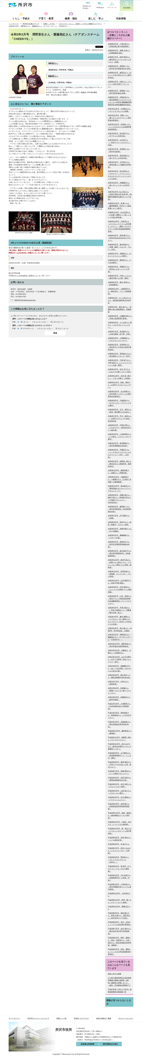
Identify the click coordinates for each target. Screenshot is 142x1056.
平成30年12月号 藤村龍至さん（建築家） (120, 732)
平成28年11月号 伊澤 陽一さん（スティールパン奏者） (119, 901)
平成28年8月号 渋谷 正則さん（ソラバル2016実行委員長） (120, 923)
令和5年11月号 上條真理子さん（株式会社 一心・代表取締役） (119, 291)
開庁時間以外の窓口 (110, 1044)
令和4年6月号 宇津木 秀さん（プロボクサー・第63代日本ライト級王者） (119, 427)
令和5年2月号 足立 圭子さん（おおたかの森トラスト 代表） (120, 370)
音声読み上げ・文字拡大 (88, 7)
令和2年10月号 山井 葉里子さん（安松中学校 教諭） (119, 582)
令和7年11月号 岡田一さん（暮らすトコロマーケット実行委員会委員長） (119, 117)
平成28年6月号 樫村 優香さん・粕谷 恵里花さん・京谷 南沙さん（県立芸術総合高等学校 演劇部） (119, 941)
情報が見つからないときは (118, 1002)
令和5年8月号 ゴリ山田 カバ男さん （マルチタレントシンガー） (120, 325)
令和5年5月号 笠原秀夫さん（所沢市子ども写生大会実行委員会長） (119, 347)
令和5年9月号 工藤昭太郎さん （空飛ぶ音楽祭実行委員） (120, 317)
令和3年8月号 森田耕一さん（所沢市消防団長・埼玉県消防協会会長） (119, 509)
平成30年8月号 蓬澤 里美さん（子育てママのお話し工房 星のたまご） (119, 764)
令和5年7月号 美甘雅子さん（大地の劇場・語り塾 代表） (119, 333)
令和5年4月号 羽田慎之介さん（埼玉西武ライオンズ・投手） (119, 355)
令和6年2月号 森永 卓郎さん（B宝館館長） (119, 283)
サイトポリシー (14, 1018)
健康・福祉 (71, 18)
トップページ (14, 24)
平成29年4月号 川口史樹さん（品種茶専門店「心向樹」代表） (119, 877)
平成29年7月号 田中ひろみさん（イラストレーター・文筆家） (119, 850)
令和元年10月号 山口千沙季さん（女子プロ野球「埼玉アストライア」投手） (119, 659)
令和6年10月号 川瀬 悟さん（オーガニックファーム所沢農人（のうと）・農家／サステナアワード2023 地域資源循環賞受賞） (119, 226)
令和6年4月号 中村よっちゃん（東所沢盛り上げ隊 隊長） (119, 277)
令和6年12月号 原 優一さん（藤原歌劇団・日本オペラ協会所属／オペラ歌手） (119, 205)
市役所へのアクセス (81, 1018)
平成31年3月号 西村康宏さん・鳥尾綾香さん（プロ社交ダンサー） (119, 715)
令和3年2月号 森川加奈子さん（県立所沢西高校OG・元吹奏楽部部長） (119, 553)
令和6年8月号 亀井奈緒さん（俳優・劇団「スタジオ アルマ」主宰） (119, 247)
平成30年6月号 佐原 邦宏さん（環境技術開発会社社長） (119, 779)
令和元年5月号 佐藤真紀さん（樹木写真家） (119, 698)
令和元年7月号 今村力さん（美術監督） (118, 683)
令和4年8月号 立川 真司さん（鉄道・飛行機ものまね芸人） (119, 411)
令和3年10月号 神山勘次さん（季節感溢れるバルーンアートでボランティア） (119, 488)
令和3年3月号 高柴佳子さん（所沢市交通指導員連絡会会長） (119, 544)
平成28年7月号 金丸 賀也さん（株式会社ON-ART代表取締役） (119, 931)
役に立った (24, 322)
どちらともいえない (39, 322)
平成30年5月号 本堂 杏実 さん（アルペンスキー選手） (120, 785)
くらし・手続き (21, 18)
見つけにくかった (62, 328)
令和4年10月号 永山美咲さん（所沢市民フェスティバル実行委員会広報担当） (119, 394)
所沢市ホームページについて (38, 1018)
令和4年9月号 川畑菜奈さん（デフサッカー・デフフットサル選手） (119, 403)
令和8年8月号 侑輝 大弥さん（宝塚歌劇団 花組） (119, 52)
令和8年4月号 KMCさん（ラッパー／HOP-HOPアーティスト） (120, 84)
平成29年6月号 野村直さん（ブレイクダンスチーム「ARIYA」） (118, 859)
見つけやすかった (27, 328)
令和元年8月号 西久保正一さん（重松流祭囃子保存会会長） (119, 676)
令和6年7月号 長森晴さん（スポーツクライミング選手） (119, 255)
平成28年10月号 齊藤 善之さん (119, 908)
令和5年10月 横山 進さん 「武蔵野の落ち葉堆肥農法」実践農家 (120, 309)
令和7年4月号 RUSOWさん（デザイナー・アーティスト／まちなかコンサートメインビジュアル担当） (119, 175)
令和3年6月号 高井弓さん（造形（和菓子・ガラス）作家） (119, 523)
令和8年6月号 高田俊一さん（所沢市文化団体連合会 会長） (120, 67)
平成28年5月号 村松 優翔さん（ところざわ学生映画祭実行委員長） (119, 951)
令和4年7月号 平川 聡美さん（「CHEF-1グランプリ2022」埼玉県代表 (119, 418)
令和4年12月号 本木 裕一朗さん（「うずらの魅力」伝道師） (119, 377)
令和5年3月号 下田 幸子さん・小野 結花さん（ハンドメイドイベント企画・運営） (120, 362)
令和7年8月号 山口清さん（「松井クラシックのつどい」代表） (119, 142)
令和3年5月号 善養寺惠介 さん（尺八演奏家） (120, 530)
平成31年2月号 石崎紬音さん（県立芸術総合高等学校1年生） (119, 724)
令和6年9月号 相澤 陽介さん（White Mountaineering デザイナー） (119, 238)
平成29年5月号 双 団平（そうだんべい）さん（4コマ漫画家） (119, 868)
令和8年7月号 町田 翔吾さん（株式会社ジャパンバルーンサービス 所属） (119, 59)
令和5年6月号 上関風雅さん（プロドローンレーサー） (119, 339)
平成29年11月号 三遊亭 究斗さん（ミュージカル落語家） (119, 823)
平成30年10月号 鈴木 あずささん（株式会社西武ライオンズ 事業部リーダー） (119, 746)
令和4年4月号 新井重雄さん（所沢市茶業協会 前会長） (119, 444)
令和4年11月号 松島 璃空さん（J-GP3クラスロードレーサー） (119, 385)
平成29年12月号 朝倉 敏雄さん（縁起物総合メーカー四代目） (120, 815)
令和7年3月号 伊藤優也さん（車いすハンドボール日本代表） (119, 185)
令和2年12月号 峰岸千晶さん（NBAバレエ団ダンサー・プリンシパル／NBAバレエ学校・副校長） (119, 563)
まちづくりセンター (125, 1018)
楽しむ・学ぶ (96, 18)
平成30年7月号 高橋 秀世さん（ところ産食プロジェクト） (119, 772)
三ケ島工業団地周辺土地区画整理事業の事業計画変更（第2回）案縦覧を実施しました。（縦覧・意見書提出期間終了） (119, 981)
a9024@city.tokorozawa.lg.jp (25, 300)
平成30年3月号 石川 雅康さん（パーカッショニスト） (119, 798)
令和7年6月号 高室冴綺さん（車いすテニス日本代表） (119, 157)
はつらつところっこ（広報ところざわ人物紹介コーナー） (80, 24)
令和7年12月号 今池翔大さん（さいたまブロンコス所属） (119, 110)
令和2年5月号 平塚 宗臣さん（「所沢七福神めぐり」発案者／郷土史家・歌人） (119, 610)
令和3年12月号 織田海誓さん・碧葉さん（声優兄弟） (118, 472)
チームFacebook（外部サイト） (26, 253)
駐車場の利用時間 (87, 1044)
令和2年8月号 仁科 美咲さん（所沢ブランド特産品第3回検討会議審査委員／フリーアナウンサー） (119, 599)
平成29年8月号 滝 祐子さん (118, 844)
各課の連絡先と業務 (103, 1018)
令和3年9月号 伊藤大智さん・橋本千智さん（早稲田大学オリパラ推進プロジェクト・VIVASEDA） (119, 498)
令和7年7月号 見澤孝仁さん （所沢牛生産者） (119, 150)
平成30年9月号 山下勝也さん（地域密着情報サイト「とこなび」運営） (119, 755)
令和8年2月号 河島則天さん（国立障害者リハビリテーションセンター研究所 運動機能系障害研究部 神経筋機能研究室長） (120, 101)
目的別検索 (126, 8)
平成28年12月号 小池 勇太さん (119, 895)
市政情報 (121, 18)
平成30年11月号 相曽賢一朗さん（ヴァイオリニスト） (119, 739)
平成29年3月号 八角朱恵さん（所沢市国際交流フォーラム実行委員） (119, 886)
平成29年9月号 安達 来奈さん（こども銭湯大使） (119, 839)
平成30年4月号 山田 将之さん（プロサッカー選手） (119, 792)
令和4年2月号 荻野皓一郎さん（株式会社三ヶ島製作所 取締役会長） (119, 463)
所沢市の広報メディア (31, 24)
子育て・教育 (46, 18)
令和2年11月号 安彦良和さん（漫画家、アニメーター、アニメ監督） (119, 574)
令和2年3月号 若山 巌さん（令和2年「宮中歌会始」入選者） (120, 629)
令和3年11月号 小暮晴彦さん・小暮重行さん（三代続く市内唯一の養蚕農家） (119, 479)
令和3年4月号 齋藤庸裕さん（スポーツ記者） (119, 536)
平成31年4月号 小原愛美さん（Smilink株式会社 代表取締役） (119, 706)
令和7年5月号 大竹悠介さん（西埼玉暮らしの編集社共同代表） (119, 164)
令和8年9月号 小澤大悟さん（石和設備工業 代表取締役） (119, 45)
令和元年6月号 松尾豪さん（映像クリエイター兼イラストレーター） (119, 690)
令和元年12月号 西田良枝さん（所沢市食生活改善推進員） (119, 645)
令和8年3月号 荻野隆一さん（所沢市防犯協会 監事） (119, 92)
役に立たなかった (57, 322)
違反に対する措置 (114, 974)
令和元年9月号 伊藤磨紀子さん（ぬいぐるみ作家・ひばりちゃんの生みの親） (119, 668)
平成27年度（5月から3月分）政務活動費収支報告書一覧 (120, 991)
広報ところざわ (49, 24)
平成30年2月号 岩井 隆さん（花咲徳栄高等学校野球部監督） (119, 806)
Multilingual (100, 7)
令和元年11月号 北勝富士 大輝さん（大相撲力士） (119, 652)
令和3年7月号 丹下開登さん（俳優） (119, 517)
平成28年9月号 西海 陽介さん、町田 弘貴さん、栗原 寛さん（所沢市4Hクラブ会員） (119, 915)
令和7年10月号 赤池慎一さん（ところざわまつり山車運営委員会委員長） (119, 127)
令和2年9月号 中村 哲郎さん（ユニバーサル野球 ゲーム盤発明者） (120, 589)
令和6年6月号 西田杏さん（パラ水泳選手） (119, 261)
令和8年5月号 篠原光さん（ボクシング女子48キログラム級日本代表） (119, 75)
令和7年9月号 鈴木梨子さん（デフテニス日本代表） (119, 135)
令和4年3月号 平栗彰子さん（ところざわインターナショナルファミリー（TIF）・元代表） (119, 453)
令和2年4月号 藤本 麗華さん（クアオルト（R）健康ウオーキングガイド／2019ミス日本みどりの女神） (120, 620)
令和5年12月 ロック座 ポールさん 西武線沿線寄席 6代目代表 (119, 300)
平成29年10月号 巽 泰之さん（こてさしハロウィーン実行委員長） (120, 831)
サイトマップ (111, 7)
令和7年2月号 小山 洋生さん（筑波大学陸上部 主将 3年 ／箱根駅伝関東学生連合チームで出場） (120, 195)
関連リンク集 (62, 1018)
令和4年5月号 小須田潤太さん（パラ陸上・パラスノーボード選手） (119, 436)
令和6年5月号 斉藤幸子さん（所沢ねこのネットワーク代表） (119, 269)
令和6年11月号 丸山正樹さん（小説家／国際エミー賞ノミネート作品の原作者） (119, 215)
